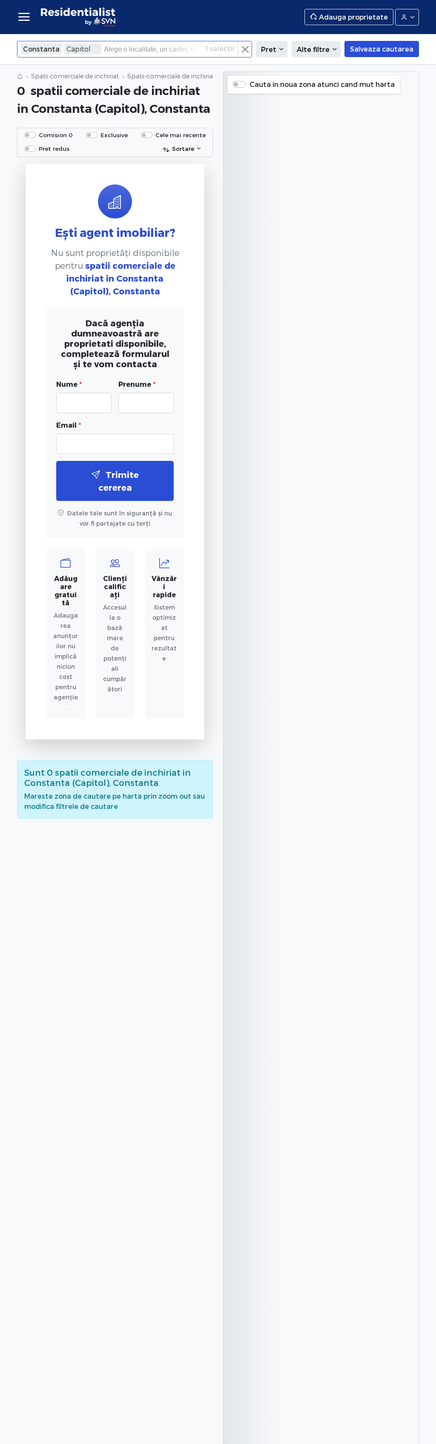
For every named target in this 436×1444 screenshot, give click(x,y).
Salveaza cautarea (381, 49)
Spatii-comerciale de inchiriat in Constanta (191, 76)
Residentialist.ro (78, 17)
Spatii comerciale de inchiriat (75, 76)
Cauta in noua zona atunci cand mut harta (322, 84)
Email (68, 425)
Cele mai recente (180, 134)
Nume (69, 384)
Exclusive (114, 134)
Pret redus (54, 148)
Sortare (183, 148)
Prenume (136, 384)
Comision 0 (56, 134)
